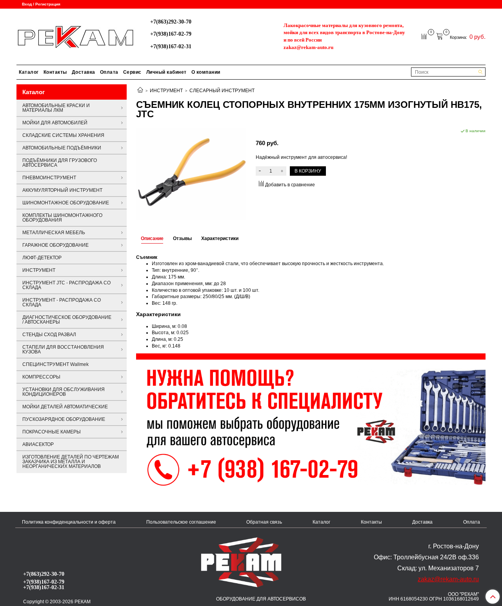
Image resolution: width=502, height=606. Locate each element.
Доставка (83, 72)
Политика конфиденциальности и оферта (69, 522)
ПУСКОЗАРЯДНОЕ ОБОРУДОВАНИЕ (63, 419)
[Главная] (140, 90)
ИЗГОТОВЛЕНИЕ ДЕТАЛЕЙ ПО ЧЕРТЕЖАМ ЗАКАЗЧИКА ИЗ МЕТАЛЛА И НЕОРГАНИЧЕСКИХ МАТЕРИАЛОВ (70, 461)
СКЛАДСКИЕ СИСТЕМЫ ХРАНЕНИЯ (63, 135)
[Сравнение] (424, 36)
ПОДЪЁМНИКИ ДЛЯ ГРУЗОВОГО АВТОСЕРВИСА (59, 163)
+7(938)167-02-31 (170, 46)
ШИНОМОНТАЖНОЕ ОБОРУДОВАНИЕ (65, 203)
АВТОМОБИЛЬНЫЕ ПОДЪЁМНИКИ (61, 148)
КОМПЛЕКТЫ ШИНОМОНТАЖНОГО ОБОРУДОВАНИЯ (62, 218)
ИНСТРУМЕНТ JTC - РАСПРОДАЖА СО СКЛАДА (66, 285)
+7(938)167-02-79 (170, 34)
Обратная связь (264, 522)
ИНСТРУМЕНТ (166, 90)
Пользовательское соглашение (181, 522)
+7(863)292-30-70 (170, 21)
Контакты (55, 72)
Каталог (29, 72)
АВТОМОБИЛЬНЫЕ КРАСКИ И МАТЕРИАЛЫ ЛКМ (56, 108)
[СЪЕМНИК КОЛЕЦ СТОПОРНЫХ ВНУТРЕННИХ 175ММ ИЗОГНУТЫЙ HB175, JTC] (191, 173)
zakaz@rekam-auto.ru (308, 47)
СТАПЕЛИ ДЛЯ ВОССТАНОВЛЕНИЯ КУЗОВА (63, 349)
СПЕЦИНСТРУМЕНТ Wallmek (55, 364)
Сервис (132, 72)
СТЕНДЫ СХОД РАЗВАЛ (49, 334)
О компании (205, 72)
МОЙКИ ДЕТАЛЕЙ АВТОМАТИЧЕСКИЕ (65, 406)
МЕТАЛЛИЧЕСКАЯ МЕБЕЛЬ (53, 232)
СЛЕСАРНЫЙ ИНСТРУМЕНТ (222, 90)
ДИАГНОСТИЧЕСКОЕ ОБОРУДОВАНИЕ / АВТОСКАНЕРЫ (66, 320)
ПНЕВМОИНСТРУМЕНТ (49, 177)
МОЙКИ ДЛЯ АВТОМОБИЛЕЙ (54, 123)
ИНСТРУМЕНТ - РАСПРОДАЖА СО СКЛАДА (61, 302)
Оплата (109, 72)
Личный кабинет (166, 72)
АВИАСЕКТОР (38, 444)
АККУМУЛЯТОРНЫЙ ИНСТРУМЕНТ (62, 190)
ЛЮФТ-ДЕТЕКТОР (42, 257)
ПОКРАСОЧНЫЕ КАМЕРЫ (51, 432)
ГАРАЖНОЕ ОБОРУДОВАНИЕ (55, 245)
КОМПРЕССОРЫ (41, 377)
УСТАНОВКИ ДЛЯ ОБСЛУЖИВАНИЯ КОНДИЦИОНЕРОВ (63, 392)
